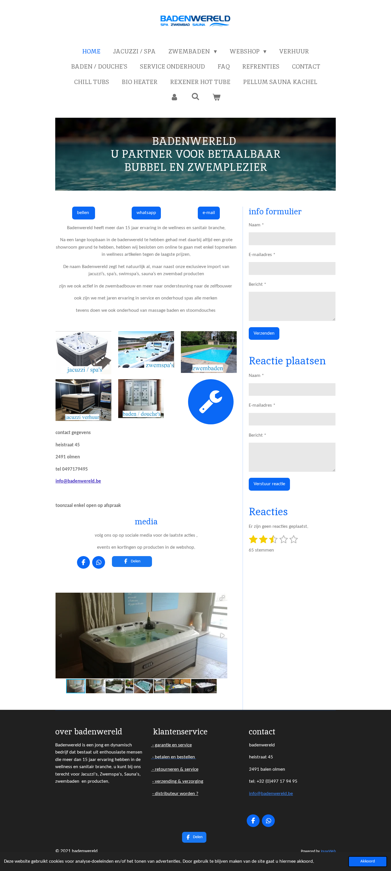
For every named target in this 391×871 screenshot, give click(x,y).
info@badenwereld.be (78, 481)
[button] (222, 597)
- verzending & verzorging (177, 781)
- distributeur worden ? (175, 793)
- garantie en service (171, 745)
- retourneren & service (174, 769)
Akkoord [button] (367, 861)
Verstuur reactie (269, 484)
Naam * (256, 225)
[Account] (174, 97)
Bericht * (257, 284)
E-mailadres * (262, 254)
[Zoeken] (195, 96)
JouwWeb (328, 851)
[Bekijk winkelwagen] (217, 97)
